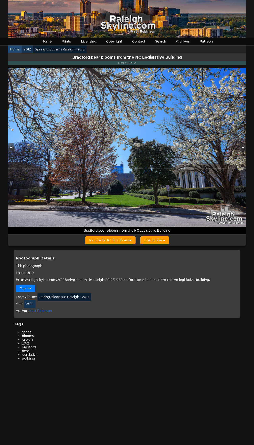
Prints (66, 41)
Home (46, 41)
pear (25, 351)
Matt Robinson (40, 311)
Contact (138, 41)
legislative (30, 355)
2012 (25, 343)
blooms (28, 336)
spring (27, 332)
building (28, 358)
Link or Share (154, 240)
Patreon (206, 41)
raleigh (27, 339)
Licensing (88, 41)
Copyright (114, 41)
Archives (183, 41)
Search (160, 41)
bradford (29, 347)
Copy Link (25, 288)
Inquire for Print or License (110, 240)
